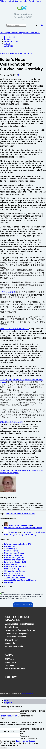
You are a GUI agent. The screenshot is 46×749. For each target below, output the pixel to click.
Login (6, 700)
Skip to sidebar (21, 1)
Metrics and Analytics (14, 560)
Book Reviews (10, 564)
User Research (11, 551)
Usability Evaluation (13, 555)
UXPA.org (9, 659)
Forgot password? (8, 716)
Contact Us (10, 643)
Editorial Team (11, 627)
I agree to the (19, 741)
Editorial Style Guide (14, 646)
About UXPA (10, 662)
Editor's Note (6, 53)
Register (8, 702)
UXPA (8, 513)
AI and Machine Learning (15, 578)
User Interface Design (14, 553)
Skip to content (7, 1)
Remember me (26, 716)
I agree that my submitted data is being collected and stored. (19, 744)
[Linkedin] (26, 683)
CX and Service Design (14, 571)
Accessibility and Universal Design (20, 580)
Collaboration (29, 513)
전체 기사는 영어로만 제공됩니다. (14, 329)
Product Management (14, 557)
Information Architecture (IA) (17, 544)
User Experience (23, 14)
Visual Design (10, 548)
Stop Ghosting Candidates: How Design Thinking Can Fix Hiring (25, 533)
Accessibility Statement (15, 637)
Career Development (13, 575)
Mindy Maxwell (8, 497)
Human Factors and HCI (15, 566)
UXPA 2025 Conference (15, 669)
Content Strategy (12, 573)
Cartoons (8, 582)
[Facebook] (8, 683)
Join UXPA (9, 665)
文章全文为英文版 (7, 292)
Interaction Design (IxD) (15, 562)
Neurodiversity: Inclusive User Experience (23, 528)
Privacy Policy (11, 640)
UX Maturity (9, 546)
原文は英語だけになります (11, 422)
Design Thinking (11, 569)
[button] (23, 19)
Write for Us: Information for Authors (20, 630)
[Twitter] (17, 683)
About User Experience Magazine (19, 624)
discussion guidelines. (26, 741)
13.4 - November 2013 (22, 53)
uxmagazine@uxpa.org (27, 693)
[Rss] (35, 683)
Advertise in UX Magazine (16, 633)
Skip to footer (35, 1)
